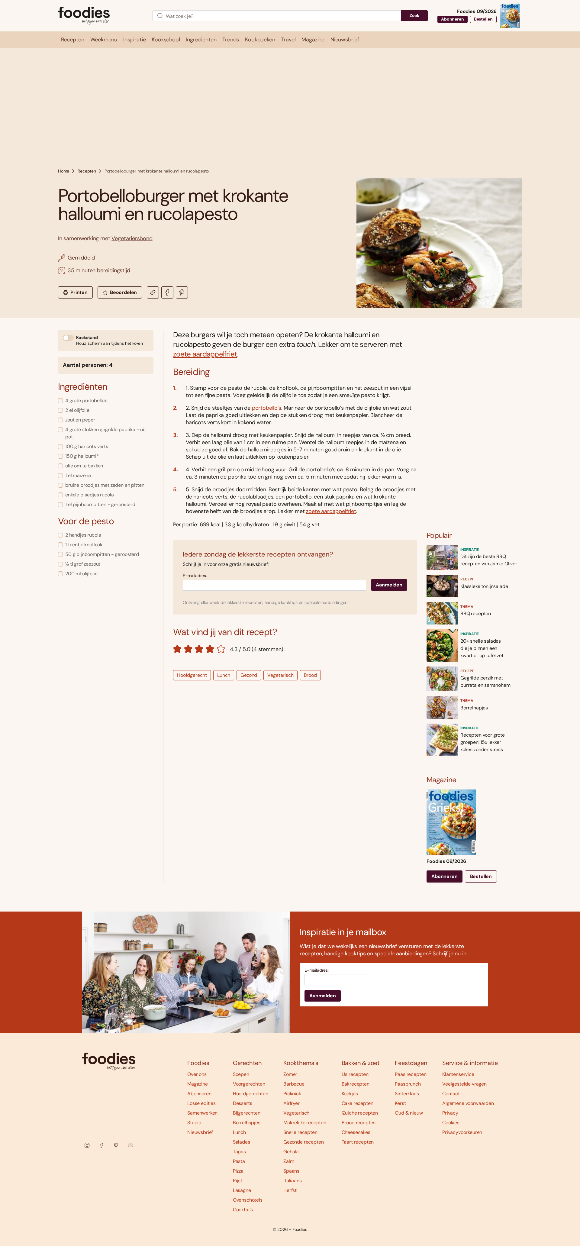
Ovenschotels (248, 1200)
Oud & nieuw (409, 1113)
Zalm (288, 1161)
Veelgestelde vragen (464, 1084)
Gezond (248, 675)
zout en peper (80, 420)
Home (63, 171)
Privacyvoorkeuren (462, 1132)
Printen (79, 292)
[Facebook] (101, 1145)
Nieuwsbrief (200, 1132)
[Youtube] (130, 1145)
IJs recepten (355, 1074)
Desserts (242, 1103)
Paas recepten (410, 1074)
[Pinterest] (116, 1145)
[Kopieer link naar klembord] (153, 292)
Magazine (197, 1084)
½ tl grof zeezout (82, 564)
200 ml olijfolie (81, 573)
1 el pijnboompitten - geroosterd (100, 504)
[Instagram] (87, 1145)
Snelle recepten (300, 1132)
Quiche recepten (360, 1113)
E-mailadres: (195, 575)
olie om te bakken (84, 466)
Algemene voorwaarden (468, 1103)
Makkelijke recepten (304, 1122)
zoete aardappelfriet (205, 354)
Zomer (290, 1074)
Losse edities (201, 1103)
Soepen (241, 1074)
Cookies (450, 1122)
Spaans (291, 1171)
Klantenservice (458, 1074)
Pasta (239, 1161)
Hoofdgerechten (250, 1093)
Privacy (450, 1113)
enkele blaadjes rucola (89, 495)
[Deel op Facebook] (167, 292)
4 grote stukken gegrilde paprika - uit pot (105, 433)
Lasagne (242, 1190)
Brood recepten (359, 1122)
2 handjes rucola (83, 535)
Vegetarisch (280, 675)
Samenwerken (202, 1113)
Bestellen (483, 19)
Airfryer (291, 1103)
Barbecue (293, 1084)
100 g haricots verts (86, 446)
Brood (310, 675)
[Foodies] (100, 16)
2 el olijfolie (77, 410)
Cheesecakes (356, 1132)
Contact (451, 1093)
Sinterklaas (407, 1093)
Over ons (197, 1074)
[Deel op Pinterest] (182, 292)
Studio (194, 1122)
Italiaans (292, 1180)
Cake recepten (357, 1103)
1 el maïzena (78, 475)
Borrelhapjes (246, 1122)
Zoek (414, 15)
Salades (241, 1142)
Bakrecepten (355, 1084)
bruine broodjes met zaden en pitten (104, 485)
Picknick (292, 1093)
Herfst (290, 1190)
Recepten (87, 171)
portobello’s (266, 408)
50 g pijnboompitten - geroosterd (102, 554)
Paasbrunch (407, 1084)
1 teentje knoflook (83, 544)
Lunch (223, 675)
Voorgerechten (249, 1084)
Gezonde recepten (303, 1142)
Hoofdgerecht (192, 675)
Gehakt (291, 1151)
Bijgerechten (246, 1113)
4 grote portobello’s (86, 400)
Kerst (400, 1103)
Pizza (238, 1171)
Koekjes (350, 1093)
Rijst (237, 1180)
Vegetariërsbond (131, 238)
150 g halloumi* (82, 456)
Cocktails (243, 1209)
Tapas (239, 1151)
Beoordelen (123, 292)
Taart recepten (358, 1142)
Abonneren (452, 19)
